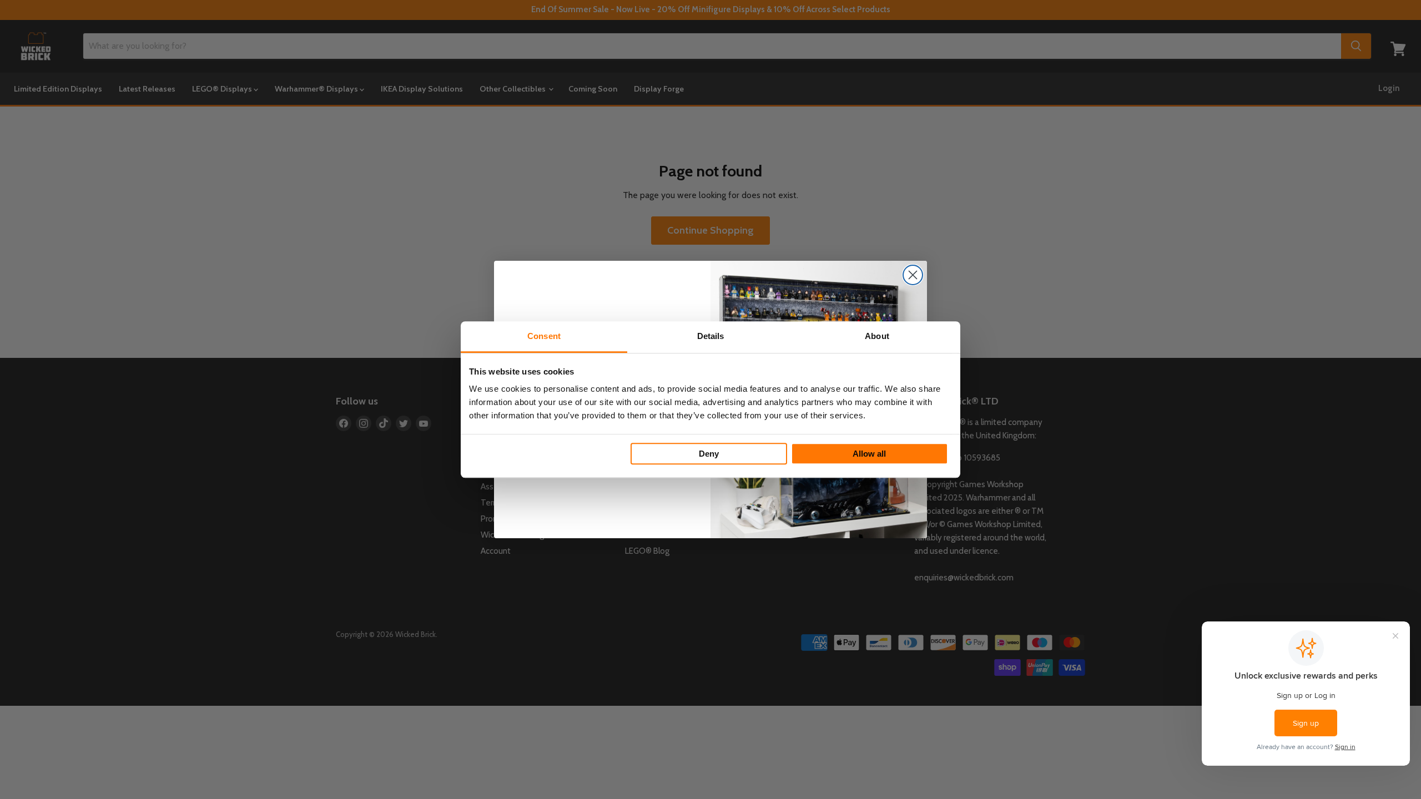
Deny (709, 453)
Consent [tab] (544, 336)
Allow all (869, 453)
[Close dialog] (913, 275)
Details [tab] (710, 336)
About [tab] (877, 336)
